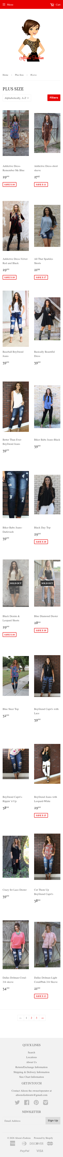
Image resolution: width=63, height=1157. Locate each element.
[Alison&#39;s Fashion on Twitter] (17, 1103)
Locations (31, 1057)
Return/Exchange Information (31, 1067)
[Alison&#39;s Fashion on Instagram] (45, 1103)
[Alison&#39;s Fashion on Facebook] (26, 1103)
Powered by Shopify (43, 1137)
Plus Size (19, 74)
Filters (54, 97)
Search (31, 1052)
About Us (31, 1062)
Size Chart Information (31, 1076)
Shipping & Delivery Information (31, 1072)
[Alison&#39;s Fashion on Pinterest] (36, 1103)
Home (5, 74)
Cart (57, 4)
